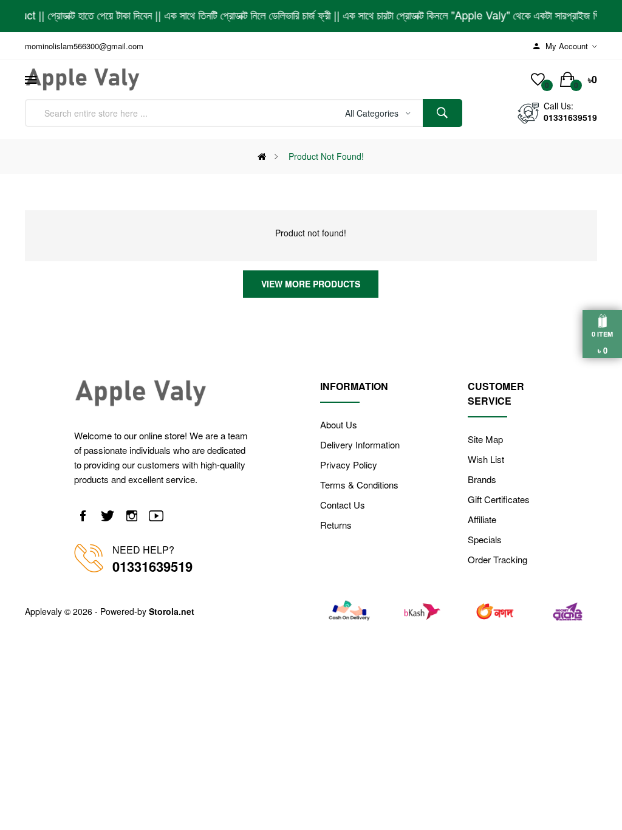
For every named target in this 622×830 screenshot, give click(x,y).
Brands (482, 479)
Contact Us (342, 504)
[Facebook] (83, 515)
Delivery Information (360, 444)
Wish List (486, 459)
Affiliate (482, 519)
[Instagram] (132, 515)
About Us (338, 424)
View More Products (310, 284)
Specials (485, 539)
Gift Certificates (499, 499)
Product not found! (326, 156)
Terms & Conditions (359, 484)
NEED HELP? (143, 550)
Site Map (485, 439)
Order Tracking (497, 559)
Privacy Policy (348, 464)
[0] (538, 79)
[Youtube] (156, 515)
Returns (336, 524)
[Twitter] (107, 515)
